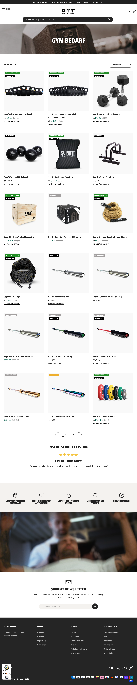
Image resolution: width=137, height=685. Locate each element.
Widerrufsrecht (109, 649)
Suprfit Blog (41, 640)
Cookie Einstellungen (111, 632)
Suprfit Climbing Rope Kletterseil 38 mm (110, 237)
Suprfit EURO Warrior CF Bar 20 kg (18, 356)
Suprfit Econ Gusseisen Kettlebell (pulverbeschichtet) (62, 116)
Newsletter (41, 644)
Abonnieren (95, 606)
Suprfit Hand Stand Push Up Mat (61, 177)
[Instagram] (118, 668)
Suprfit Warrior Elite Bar (58, 296)
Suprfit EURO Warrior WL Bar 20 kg (107, 296)
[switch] (7, 677)
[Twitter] (131, 668)
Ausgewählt (117, 64)
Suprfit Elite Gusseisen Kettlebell (18, 114)
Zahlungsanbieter (77, 640)
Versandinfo (108, 653)
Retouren (74, 644)
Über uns (40, 632)
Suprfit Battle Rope (12, 296)
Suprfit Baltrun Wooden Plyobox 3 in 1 (19, 237)
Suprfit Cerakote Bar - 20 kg (60, 356)
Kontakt (73, 632)
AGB (105, 636)
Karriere (40, 636)
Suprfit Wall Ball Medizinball (16, 177)
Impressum (108, 640)
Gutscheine (75, 636)
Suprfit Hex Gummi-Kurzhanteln (106, 114)
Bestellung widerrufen (79, 649)
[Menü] (10, 665)
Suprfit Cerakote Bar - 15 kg (104, 356)
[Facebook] (111, 668)
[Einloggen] (129, 12)
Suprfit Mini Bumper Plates (104, 416)
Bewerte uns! (75, 653)
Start (108, 19)
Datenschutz (108, 644)
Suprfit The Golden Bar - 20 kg (16, 416)
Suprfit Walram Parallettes (104, 177)
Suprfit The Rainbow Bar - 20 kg (61, 416)
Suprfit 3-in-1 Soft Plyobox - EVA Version (65, 237)
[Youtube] (124, 668)
